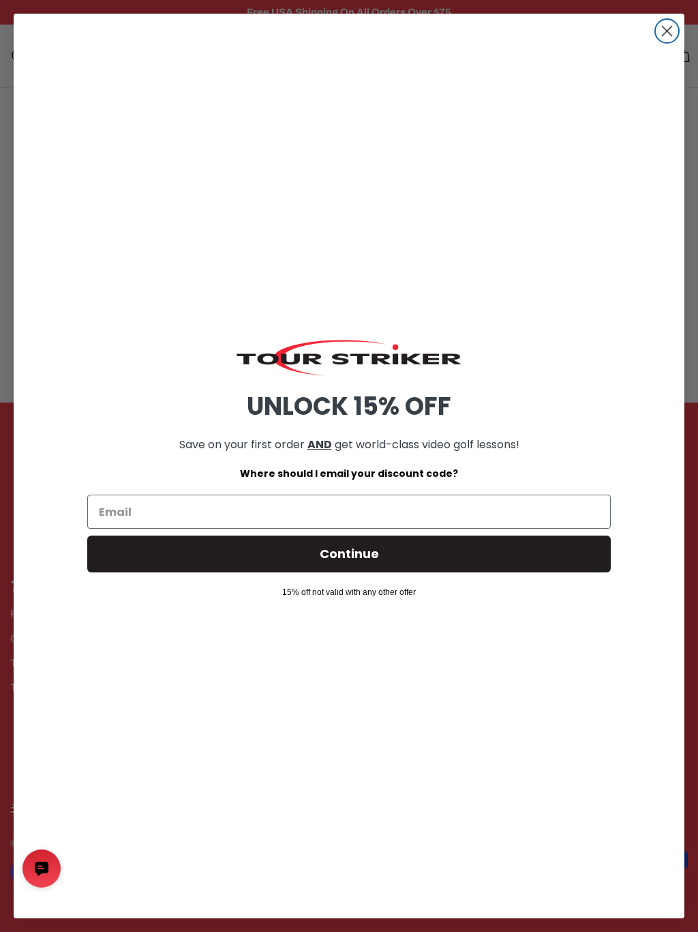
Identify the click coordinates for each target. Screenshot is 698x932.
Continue (349, 553)
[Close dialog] (667, 31)
